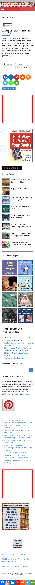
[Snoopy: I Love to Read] (25, 284)
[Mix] (28, 77)
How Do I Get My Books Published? (14, 554)
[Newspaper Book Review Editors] (9, 300)
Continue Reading (8, 88)
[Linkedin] (11, 77)
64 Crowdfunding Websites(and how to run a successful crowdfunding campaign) (18, 342)
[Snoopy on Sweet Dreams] (25, 268)
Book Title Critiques (22, 394)
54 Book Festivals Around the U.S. (15, 420)
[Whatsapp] (11, 83)
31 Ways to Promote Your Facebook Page (18, 338)
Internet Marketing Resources (14, 358)
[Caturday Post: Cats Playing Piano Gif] (9, 284)
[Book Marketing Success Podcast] (25, 316)
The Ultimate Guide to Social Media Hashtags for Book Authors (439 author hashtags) (17, 460)
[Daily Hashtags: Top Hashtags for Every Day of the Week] (25, 300)
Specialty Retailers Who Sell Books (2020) (18, 423)
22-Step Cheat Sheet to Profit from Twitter (16, 32)
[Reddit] (22, 77)
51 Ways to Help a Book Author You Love (18, 438)
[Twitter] (5, 83)
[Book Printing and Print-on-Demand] (9, 316)
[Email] (16, 83)
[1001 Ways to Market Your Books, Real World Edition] (21, 161)
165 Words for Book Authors (14, 445)
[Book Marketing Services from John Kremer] (9, 268)
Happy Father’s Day (19, 189)
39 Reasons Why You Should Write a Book (18, 435)
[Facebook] (5, 77)
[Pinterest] (16, 77)
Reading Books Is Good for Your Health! (15, 566)
